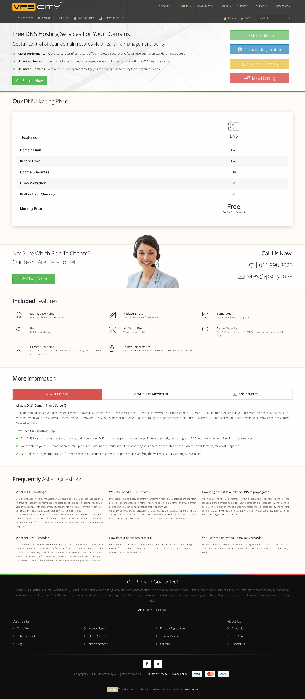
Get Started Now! (30, 80)
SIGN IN (231, 18)
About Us (237, 628)
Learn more (191, 689)
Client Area (23, 628)
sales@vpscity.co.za (270, 276)
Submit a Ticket (26, 636)
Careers (165, 644)
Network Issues (98, 628)
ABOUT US (47, 18)
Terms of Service (170, 636)
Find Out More (154, 610)
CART (247, 18)
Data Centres (239, 636)
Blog (19, 644)
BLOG (66, 18)
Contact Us (238, 644)
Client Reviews (97, 636)
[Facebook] (147, 664)
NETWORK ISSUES (113, 18)
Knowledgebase (98, 644)
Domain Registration (172, 628)
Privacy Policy (178, 674)
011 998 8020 (25, 18)
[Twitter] (158, 664)
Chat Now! (36, 278)
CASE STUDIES (86, 18)
